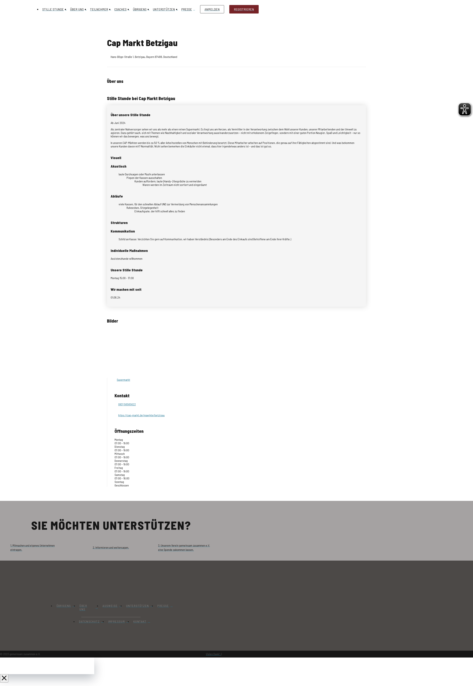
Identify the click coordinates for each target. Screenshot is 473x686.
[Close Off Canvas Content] (4, 678)
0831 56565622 (127, 404)
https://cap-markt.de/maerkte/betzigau (141, 415)
